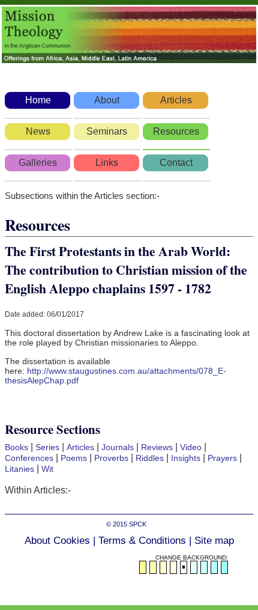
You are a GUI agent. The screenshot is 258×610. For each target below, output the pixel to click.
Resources (176, 131)
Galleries (38, 162)
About (106, 100)
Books (16, 447)
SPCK (137, 524)
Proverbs (111, 458)
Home (38, 100)
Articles (176, 100)
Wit (47, 469)
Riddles (150, 458)
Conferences (29, 458)
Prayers (222, 458)
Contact (176, 162)
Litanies (19, 469)
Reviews (157, 447)
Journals (117, 447)
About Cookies (57, 540)
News (38, 131)
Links (106, 162)
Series (47, 447)
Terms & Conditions (142, 540)
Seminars (106, 131)
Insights (185, 458)
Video (191, 447)
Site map (214, 540)
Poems (74, 458)
